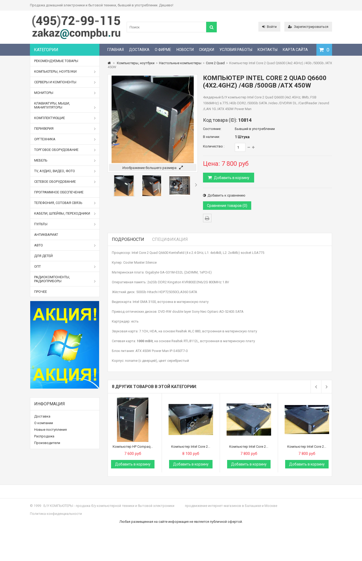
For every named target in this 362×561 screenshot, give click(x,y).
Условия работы (235, 49)
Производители (47, 443)
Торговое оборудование (56, 150)
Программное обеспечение (58, 192)
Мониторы (43, 93)
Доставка (139, 49)
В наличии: (211, 137)
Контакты (267, 49)
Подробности (128, 239)
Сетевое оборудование (55, 182)
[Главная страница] (109, 63)
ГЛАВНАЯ (115, 49)
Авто (38, 245)
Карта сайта (295, 49)
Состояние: (212, 129)
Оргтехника (44, 139)
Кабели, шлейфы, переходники (62, 213)
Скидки (206, 49)
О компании (43, 423)
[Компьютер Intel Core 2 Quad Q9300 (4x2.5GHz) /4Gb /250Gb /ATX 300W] (191, 399)
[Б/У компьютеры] (76, 39)
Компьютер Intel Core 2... (190, 447)
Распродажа (44, 436)
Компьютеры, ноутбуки (55, 71)
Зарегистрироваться (311, 27)
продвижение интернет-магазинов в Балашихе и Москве (231, 506)
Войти (272, 27)
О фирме (163, 49)
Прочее (40, 292)
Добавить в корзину (231, 178)
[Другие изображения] (109, 185)
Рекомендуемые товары (56, 61)
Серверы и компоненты (55, 82)
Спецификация (170, 239)
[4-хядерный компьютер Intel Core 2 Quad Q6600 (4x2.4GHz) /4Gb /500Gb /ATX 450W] (124, 195)
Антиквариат (46, 235)
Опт (37, 266)
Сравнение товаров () (227, 205)
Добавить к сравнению (225, 195)
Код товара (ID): (220, 120)
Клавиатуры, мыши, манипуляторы (52, 105)
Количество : (213, 146)
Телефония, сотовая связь (58, 203)
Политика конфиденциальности (56, 514)
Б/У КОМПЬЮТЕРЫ (58, 506)
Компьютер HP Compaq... (133, 447)
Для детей (43, 256)
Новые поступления (50, 430)
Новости (185, 49)
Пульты (40, 224)
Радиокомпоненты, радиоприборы (52, 279)
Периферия (44, 129)
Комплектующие (49, 118)
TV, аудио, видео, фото (54, 171)
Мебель (40, 160)
